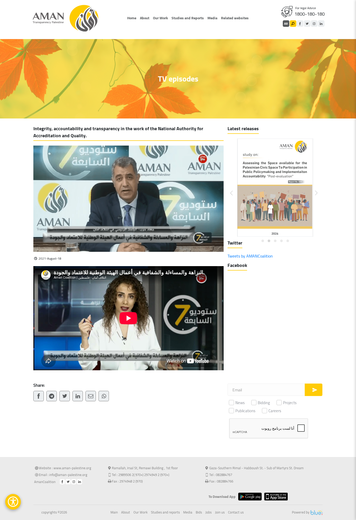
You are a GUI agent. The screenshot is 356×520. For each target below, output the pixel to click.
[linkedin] (321, 23)
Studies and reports (165, 512)
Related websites (235, 18)
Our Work (160, 18)
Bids (199, 512)
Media (212, 18)
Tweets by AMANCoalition (250, 256)
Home (131, 18)
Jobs (208, 512)
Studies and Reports (187, 18)
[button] (235, 189)
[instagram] (314, 23)
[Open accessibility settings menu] (13, 502)
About (144, 18)
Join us (220, 512)
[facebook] (300, 23)
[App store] (277, 496)
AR (286, 24)
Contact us (236, 512)
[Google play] (251, 496)
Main (114, 512)
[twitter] (307, 23)
